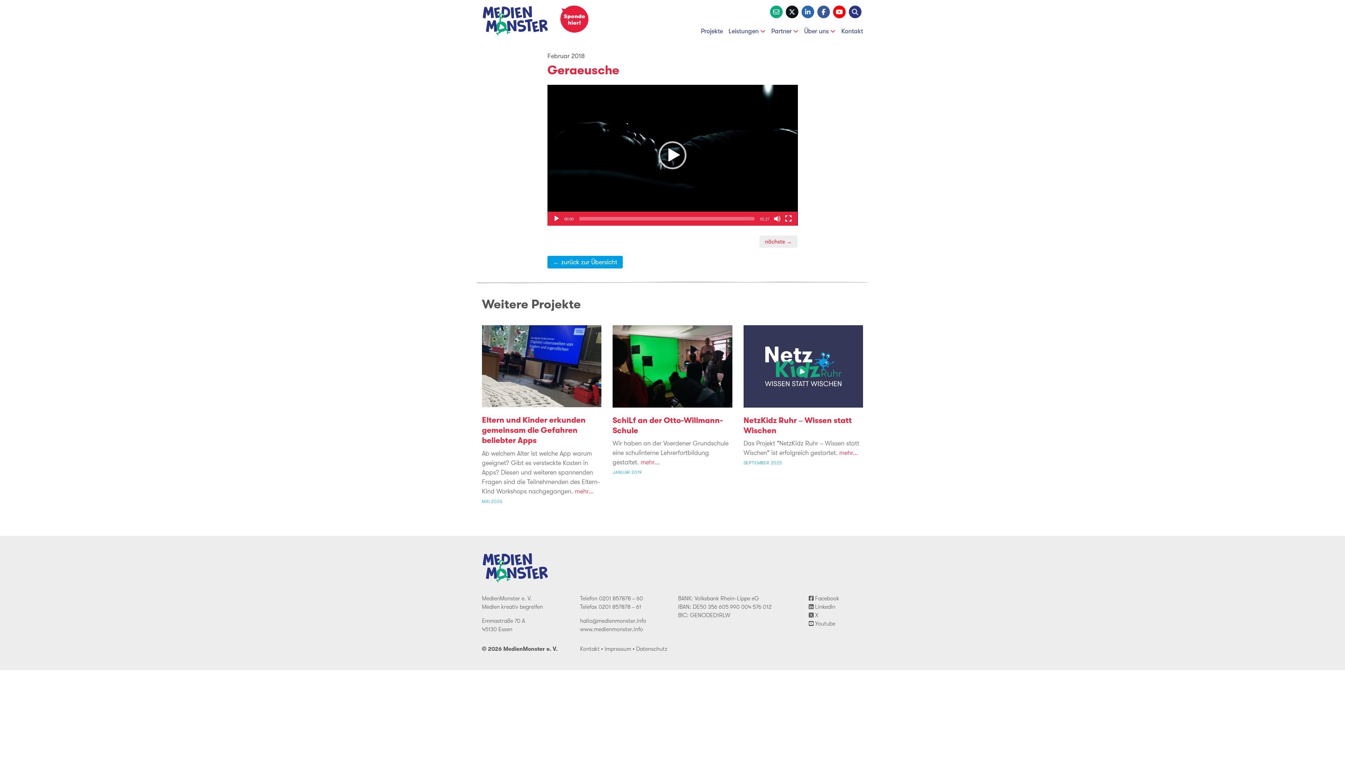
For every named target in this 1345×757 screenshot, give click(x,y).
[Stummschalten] (777, 218)
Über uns (816, 31)
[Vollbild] (788, 218)
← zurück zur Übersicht (585, 262)
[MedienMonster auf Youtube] (839, 11)
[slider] (667, 218)
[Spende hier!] (574, 19)
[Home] (515, 22)
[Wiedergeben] (556, 218)
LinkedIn (824, 607)
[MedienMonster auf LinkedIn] (808, 11)
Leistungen (744, 31)
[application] (672, 155)
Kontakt (852, 31)
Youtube (824, 624)
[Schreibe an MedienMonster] (776, 11)
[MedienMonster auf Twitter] (792, 11)
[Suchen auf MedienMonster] (855, 11)
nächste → (778, 241)
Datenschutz (651, 649)
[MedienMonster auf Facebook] (824, 11)
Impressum (618, 649)
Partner (781, 31)
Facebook (826, 598)
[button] (672, 155)
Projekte (712, 31)
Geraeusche (583, 70)
